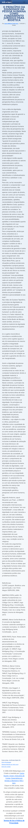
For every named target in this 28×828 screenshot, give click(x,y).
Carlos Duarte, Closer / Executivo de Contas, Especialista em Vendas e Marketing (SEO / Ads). (14, 778)
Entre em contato (6, 766)
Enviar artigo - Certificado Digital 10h (11, 760)
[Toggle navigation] (24, 2)
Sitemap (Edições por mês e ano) (10, 764)
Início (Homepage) (6, 762)
